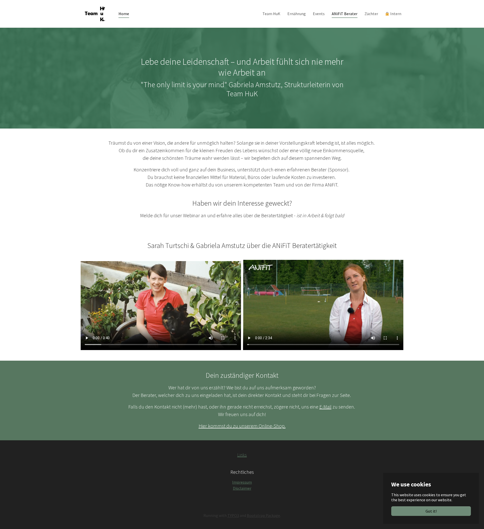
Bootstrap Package (263, 515)
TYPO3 (233, 515)
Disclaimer (242, 488)
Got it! (431, 511)
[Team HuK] (94, 14)
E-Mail (325, 406)
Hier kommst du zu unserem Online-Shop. (242, 426)
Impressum (242, 482)
